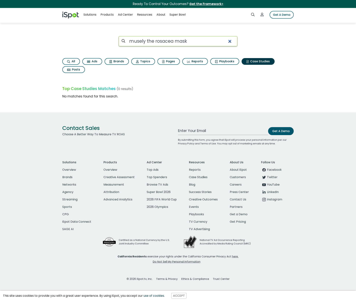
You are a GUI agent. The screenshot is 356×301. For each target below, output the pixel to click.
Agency (67, 192)
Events (194, 207)
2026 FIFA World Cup (162, 199)
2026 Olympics (157, 207)
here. (235, 256)
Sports (67, 207)
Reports (197, 61)
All (73, 61)
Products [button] (107, 14)
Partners (236, 207)
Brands (118, 61)
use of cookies (154, 296)
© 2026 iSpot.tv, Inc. (139, 279)
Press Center (239, 192)
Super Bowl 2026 (159, 192)
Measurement (113, 184)
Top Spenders (157, 177)
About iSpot (238, 170)
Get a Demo (239, 214)
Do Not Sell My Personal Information (176, 262)
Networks (69, 184)
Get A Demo (281, 15)
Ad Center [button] (125, 14)
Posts (75, 69)
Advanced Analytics (117, 199)
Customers (238, 177)
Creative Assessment (119, 177)
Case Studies (259, 61)
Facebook (274, 170)
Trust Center (221, 279)
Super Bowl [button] (177, 14)
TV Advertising (199, 229)
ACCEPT (179, 296)
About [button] (160, 14)
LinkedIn (273, 192)
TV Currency (198, 222)
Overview (69, 170)
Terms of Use (208, 143)
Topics (144, 61)
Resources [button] (144, 14)
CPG (65, 214)
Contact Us (238, 199)
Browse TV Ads (157, 184)
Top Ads (153, 170)
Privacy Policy (186, 143)
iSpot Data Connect (76, 222)
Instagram (274, 199)
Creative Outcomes (203, 199)
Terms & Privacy (167, 279)
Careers (236, 184)
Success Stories (200, 192)
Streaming (70, 199)
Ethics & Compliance (195, 279)
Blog (192, 184)
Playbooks (226, 61)
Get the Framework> (206, 4)
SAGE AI (68, 229)
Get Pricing (238, 222)
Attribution (111, 192)
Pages (170, 61)
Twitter (272, 177)
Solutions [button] (89, 14)
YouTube (273, 184)
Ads (94, 61)
